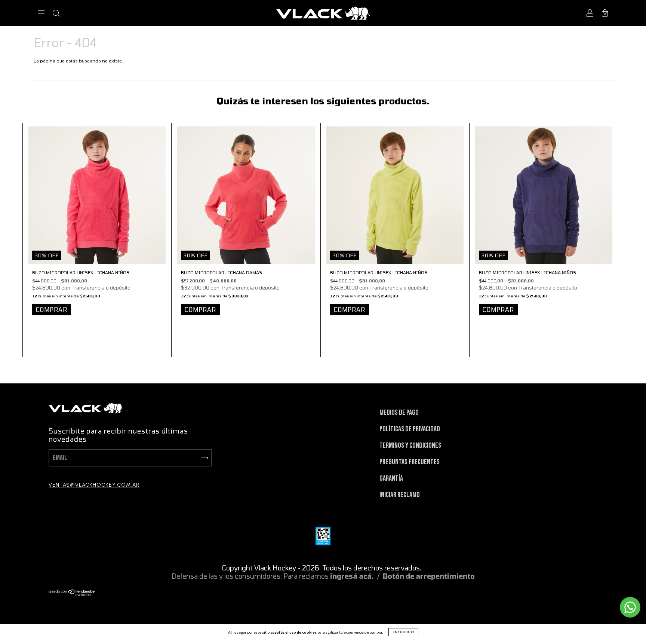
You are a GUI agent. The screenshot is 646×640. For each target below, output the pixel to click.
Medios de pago (399, 412)
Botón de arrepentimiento (429, 576)
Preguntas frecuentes (409, 461)
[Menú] (41, 14)
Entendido (403, 632)
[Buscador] (56, 14)
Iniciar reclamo (399, 494)
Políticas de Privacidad (409, 429)
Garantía (391, 478)
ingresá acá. (352, 576)
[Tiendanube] (72, 594)
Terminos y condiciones (410, 445)
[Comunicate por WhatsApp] (630, 607)
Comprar (51, 309)
